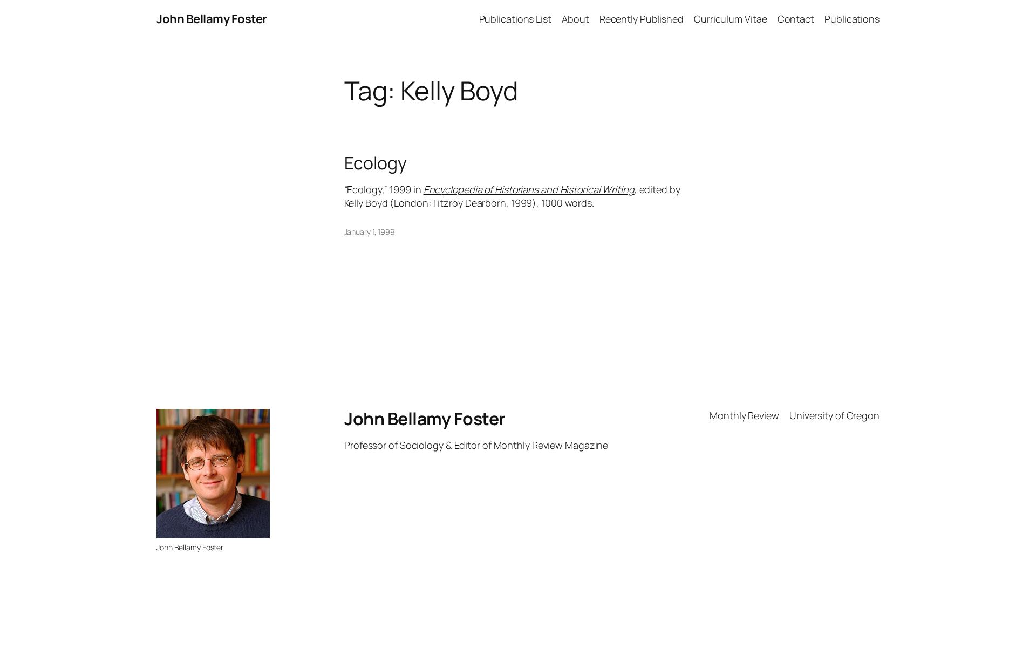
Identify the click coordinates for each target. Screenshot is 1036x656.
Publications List (515, 18)
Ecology (375, 163)
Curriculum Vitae (730, 18)
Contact (796, 18)
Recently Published (641, 18)
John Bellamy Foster (211, 19)
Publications (852, 18)
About (575, 18)
